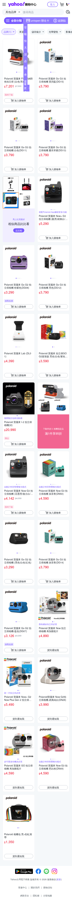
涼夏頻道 (25, 55)
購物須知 (47, 887)
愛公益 (25, 82)
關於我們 (35, 887)
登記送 (25, 28)
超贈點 (62, 20)
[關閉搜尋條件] (19, 12)
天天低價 (25, 48)
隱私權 (36, 895)
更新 (59, 879)
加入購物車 (20, 100)
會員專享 (25, 75)
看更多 (25, 88)
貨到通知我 (53, 650)
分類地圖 (47, 895)
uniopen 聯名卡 (40, 20)
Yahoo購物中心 (22, 4)
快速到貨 (25, 41)
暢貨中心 (25, 34)
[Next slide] (32, 55)
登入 (52, 4)
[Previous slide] (5, 55)
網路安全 (24, 895)
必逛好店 (25, 61)
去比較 (18, 230)
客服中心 (22, 887)
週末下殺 (25, 68)
